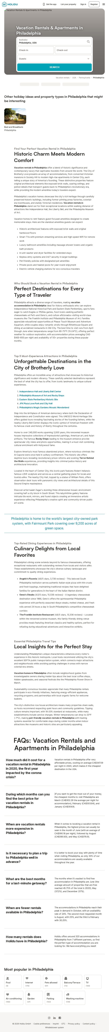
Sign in (83, 4)
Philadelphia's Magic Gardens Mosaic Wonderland (44, 407)
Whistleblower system (54, 1027)
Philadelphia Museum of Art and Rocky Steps (41, 395)
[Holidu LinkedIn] (54, 1017)
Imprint (56, 1024)
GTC (63, 1024)
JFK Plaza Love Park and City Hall (35, 403)
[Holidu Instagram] (49, 1017)
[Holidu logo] (15, 4)
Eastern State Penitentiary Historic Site (38, 399)
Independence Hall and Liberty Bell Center (40, 391)
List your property (68, 4)
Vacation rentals (63, 77)
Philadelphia (98, 77)
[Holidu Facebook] (59, 1017)
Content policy (89, 1024)
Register (94, 4)
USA (74, 77)
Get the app (51, 4)
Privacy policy (74, 1024)
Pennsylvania (84, 77)
